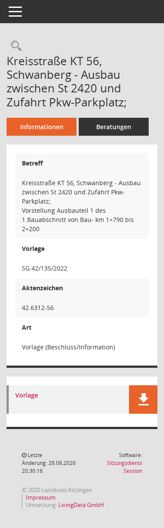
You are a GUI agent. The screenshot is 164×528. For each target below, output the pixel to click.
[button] (143, 399)
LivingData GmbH (81, 505)
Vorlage (26, 395)
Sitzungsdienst (124, 467)
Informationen (41, 127)
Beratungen (113, 127)
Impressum (41, 497)
